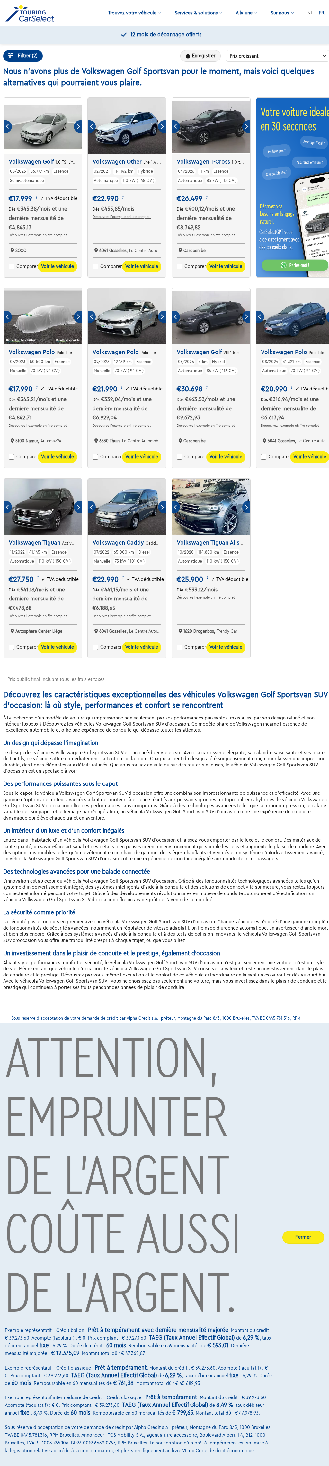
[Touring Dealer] (32, 13)
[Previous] (8, 126)
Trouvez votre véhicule (132, 12)
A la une (244, 12)
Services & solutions (196, 12)
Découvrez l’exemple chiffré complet (38, 235)
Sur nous (280, 12)
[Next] (78, 126)
